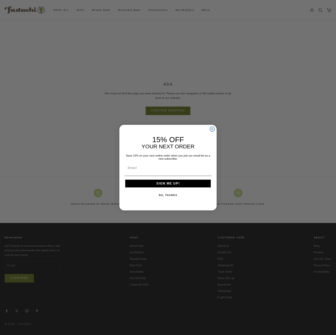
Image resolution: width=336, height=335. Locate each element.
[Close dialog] (212, 129)
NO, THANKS (168, 195)
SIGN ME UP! (168, 183)
